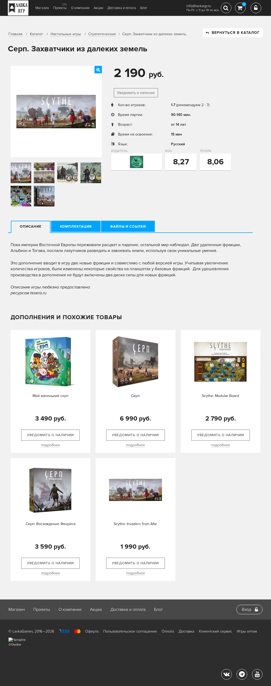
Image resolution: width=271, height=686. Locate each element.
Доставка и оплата (121, 8)
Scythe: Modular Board (220, 396)
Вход (246, 609)
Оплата (168, 631)
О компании (80, 8)
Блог (143, 8)
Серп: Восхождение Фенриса (50, 524)
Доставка (186, 631)
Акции (98, 8)
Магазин (42, 8)
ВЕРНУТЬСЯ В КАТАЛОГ (236, 32)
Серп (135, 396)
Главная (15, 34)
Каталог (36, 34)
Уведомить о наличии (136, 93)
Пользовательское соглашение (130, 631)
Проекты (60, 8)
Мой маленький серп (51, 396)
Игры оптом (247, 631)
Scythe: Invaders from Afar (135, 524)
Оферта (91, 631)
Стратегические (102, 34)
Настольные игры (66, 34)
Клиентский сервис (215, 631)
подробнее (50, 445)
